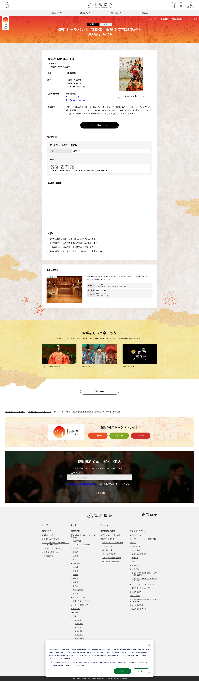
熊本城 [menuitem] (75, 582)
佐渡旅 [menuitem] (75, 586)
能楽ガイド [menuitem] (75, 609)
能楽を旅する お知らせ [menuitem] (81, 601)
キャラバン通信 (191, 19)
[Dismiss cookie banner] (149, 645)
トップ (45, 525)
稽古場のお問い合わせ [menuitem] (110, 562)
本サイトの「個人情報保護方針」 (82, 484)
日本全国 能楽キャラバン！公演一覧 (39, 412)
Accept (122, 671)
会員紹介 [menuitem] (135, 565)
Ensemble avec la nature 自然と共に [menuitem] (143, 539)
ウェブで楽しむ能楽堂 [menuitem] (82, 544)
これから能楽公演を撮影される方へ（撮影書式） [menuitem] (144, 574)
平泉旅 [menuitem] (75, 594)
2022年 (120, 436)
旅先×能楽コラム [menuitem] (79, 597)
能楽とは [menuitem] (76, 616)
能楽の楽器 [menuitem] (79, 635)
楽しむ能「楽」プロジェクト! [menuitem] (53, 548)
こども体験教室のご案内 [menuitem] (111, 558)
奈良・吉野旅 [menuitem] (78, 590)
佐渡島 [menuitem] (75, 548)
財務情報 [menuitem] (135, 558)
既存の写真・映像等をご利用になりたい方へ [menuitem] (144, 580)
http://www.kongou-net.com (78, 100)
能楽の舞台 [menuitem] (79, 624)
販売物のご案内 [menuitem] (135, 592)
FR (181, 7)
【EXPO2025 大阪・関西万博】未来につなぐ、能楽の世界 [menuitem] (55, 544)
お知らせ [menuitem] (133, 543)
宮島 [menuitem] (74, 559)
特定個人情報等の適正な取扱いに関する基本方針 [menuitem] (143, 600)
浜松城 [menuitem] (75, 567)
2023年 (141, 436)
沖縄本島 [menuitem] (76, 563)
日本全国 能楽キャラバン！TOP (15, 412)
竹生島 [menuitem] (75, 552)
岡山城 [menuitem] (75, 575)
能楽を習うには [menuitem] (106, 546)
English (74, 525)
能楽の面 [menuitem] (78, 627)
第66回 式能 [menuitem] (48, 556)
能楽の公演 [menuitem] (46, 531)
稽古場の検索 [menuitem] (107, 550)
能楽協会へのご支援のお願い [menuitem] (111, 535)
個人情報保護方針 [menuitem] (136, 605)
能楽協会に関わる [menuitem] (108, 531)
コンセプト (153, 19)
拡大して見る (129, 96)
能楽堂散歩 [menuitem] (77, 541)
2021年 (98, 436)
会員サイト (190, 7)
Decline (141, 671)
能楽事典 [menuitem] (74, 612)
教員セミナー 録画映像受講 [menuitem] (112, 543)
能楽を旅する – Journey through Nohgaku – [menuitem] (83, 536)
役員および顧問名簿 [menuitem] (139, 554)
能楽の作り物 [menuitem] (79, 638)
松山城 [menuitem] (75, 578)
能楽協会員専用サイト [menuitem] (138, 609)
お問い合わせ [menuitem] (135, 596)
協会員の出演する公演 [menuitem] (50, 539)
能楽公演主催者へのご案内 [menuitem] (142, 588)
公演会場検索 (177, 19)
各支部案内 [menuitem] (136, 550)
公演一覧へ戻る (100, 391)
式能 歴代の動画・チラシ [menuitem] (51, 552)
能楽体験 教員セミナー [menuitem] (109, 539)
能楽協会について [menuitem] (137, 531)
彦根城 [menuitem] (75, 571)
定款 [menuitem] (133, 562)
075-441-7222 (72, 97)
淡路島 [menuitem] (75, 556)
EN (174, 7)
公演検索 (164, 19)
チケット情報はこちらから (99, 125)
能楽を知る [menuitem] (76, 531)
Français (104, 525)
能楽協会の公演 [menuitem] (48, 535)
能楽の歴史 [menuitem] (79, 620)
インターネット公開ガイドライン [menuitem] (144, 584)
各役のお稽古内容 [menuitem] (109, 554)
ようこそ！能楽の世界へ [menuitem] (80, 605)
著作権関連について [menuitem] (137, 569)
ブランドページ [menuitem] (135, 535)
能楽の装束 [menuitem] (79, 631)
